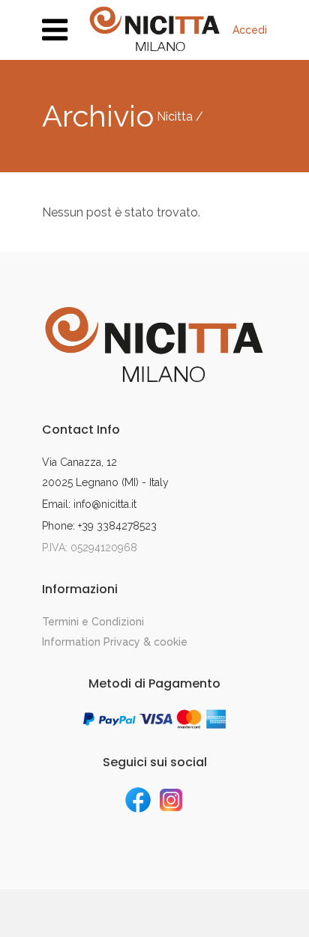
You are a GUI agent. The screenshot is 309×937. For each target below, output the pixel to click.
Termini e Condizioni (93, 622)
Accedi (249, 30)
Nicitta (175, 117)
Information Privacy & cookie (115, 642)
